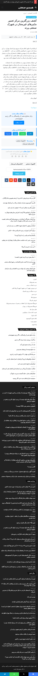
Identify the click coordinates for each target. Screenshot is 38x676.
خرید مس (34, 294)
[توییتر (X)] (29, 180)
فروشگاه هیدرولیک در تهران (30, 306)
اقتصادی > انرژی (27, 13)
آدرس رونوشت (19, 173)
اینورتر (35, 279)
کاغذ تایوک (34, 315)
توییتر (15, 133)
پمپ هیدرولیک (33, 282)
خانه (34, 13)
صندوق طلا (34, 297)
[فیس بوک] (33, 180)
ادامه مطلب (18, 122)
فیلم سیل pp (33, 309)
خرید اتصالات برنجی (31, 285)
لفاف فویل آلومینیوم (31, 318)
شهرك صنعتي (30, 164)
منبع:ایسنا (34, 107)
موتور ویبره (34, 321)
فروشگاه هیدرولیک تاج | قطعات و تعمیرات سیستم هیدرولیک (21, 303)
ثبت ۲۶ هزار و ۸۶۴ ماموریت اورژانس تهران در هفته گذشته (18, 2)
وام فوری (34, 324)
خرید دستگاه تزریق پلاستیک (30, 291)
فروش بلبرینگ (33, 300)
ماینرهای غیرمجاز (16, 164)
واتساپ (22, 133)
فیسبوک (8, 133)
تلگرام (30, 133)
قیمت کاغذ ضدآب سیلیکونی (30, 312)
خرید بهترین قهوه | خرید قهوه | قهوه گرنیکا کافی (24, 288)
